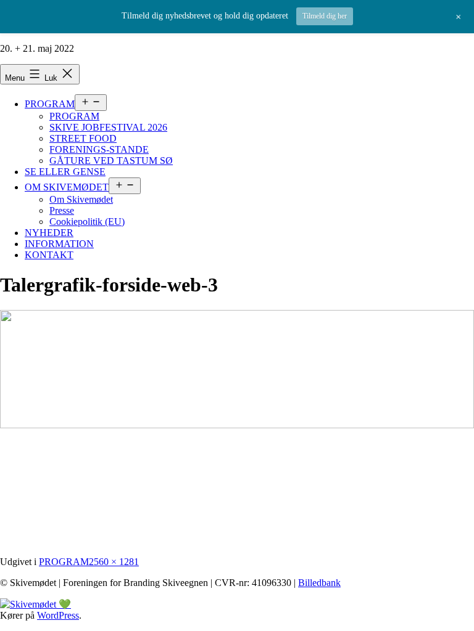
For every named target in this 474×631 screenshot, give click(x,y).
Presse (61, 210)
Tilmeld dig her (324, 16)
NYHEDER (49, 232)
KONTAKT (49, 255)
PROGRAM (50, 104)
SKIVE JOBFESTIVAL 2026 (108, 127)
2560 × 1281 (114, 561)
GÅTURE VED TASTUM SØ (111, 160)
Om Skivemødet (81, 199)
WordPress (58, 615)
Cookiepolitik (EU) (87, 221)
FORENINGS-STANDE (99, 149)
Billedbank (319, 582)
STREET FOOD (83, 138)
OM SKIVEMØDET (67, 187)
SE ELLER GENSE (65, 171)
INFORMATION (59, 243)
